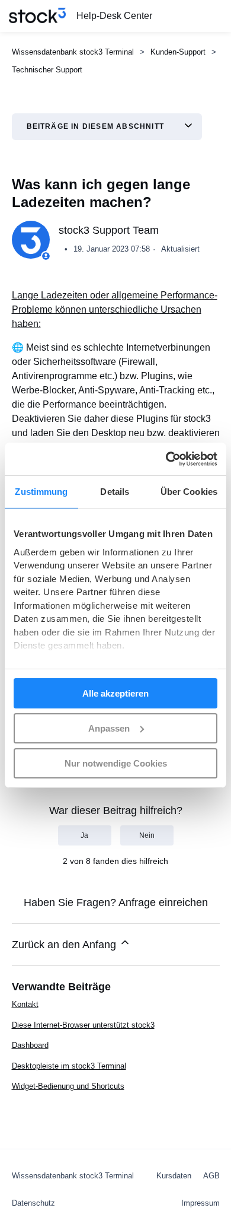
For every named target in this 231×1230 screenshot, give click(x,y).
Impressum (200, 1203)
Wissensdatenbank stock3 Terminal (73, 51)
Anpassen (109, 728)
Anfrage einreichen (163, 902)
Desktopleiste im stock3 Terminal (69, 1065)
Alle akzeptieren (115, 693)
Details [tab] (114, 492)
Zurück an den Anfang (65, 945)
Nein (147, 835)
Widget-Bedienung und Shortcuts (68, 1086)
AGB (211, 1175)
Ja (84, 835)
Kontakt (25, 1004)
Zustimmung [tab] (41, 492)
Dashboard (30, 1045)
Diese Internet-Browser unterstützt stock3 (83, 1025)
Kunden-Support (178, 51)
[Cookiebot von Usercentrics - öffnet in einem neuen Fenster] (166, 458)
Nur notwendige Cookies (116, 763)
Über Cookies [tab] (189, 492)
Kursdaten (173, 1175)
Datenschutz (33, 1203)
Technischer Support (47, 69)
